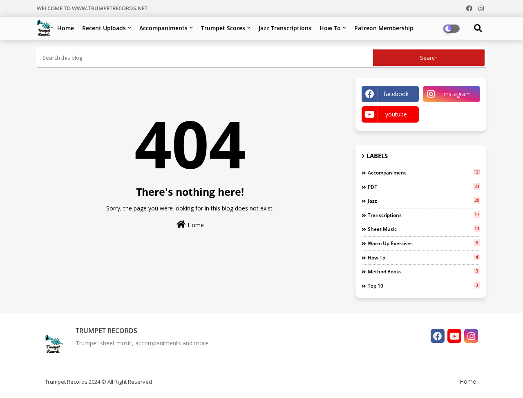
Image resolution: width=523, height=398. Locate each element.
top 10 (423, 285)
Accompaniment (424, 172)
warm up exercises (423, 243)
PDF (423, 186)
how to (423, 257)
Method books (423, 271)
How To (330, 28)
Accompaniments (163, 28)
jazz (423, 200)
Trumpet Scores (223, 28)
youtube (396, 114)
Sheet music (423, 229)
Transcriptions (423, 215)
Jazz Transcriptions (285, 28)
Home (65, 28)
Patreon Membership (383, 28)
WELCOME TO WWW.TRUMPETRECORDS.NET (92, 8)
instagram (457, 94)
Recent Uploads (104, 28)
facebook (396, 94)
